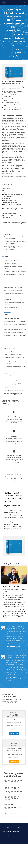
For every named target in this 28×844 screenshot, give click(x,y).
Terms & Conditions (6, 831)
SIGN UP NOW (14, 733)
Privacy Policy (16, 831)
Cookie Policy (5, 835)
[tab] (14, 781)
